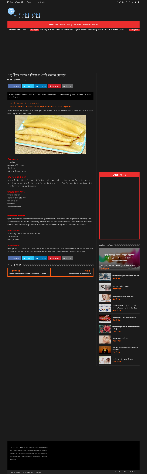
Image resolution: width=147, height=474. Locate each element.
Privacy (126, 472)
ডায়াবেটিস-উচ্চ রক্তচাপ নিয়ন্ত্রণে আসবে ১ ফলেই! (24, 103)
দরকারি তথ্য (95, 24)
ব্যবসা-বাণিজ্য (86, 24)
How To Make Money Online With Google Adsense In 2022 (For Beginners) (41, 106)
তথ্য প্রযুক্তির (77, 24)
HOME (51, 24)
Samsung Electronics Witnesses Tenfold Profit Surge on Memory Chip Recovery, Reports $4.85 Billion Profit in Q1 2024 (72, 30)
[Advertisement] (98, 13)
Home (110, 472)
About (29, 2)
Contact (134, 472)
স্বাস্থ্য (56, 24)
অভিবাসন (62, 24)
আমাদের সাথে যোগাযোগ (41, 2)
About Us (118, 472)
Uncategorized (124, 30)
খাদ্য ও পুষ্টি (69, 24)
